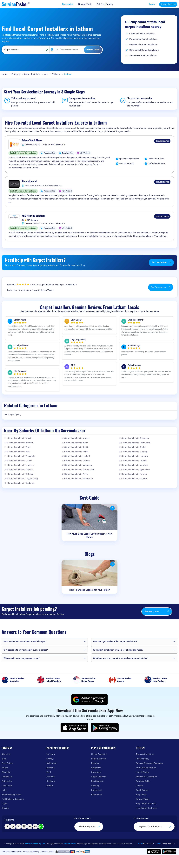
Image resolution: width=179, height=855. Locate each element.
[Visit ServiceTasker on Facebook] (7, 826)
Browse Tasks (142, 799)
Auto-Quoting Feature (146, 767)
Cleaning (95, 785)
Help (4, 790)
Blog (4, 758)
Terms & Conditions (145, 754)
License (139, 785)
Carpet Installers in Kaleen (19, 460)
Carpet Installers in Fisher (76, 451)
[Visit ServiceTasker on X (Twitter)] (18, 826)
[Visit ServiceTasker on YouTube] (35, 826)
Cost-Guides (7, 763)
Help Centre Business (146, 803)
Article (5, 767)
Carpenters (96, 772)
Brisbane (50, 767)
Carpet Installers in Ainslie (19, 438)
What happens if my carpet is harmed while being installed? (120, 658)
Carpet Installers (32, 74)
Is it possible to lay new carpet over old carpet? (26, 650)
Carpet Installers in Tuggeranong (22, 478)
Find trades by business (13, 799)
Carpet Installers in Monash (20, 469)
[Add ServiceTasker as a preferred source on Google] (89, 699)
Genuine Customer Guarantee (149, 763)
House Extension (99, 754)
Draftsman (96, 767)
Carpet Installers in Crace (19, 447)
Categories (7, 781)
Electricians (96, 794)
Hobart (49, 785)
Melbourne (51, 763)
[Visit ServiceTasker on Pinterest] (13, 826)
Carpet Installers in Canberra (20, 483)
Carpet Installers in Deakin (76, 447)
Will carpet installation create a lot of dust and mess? (118, 650)
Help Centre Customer (146, 808)
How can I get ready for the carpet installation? (115, 641)
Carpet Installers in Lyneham (20, 465)
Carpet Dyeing (14, 414)
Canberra (56, 74)
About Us (6, 754)
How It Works (142, 772)
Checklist (6, 772)
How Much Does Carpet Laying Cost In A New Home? (89, 535)
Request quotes (162, 141)
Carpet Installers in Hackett (77, 456)
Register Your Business (150, 826)
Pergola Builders (98, 758)
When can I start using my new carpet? (22, 658)
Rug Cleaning (97, 781)
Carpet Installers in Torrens (134, 474)
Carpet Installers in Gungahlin (21, 456)
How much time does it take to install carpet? (25, 641)
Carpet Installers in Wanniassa (78, 478)
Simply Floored (29, 181)
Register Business (168, 4)
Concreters (96, 790)
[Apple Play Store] (75, 727)
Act (46, 74)
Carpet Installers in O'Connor (20, 474)
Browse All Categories (146, 776)
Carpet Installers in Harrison (134, 456)
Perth (48, 772)
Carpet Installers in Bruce (76, 442)
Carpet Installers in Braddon (20, 442)
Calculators (7, 785)
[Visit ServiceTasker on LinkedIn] (29, 826)
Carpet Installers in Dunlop (133, 447)
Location (50, 754)
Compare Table (143, 781)
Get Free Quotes (87, 826)
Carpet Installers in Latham (134, 460)
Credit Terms (142, 790)
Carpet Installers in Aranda (76, 438)
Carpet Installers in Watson (134, 478)
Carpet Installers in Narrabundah (79, 469)
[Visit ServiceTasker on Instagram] (24, 826)
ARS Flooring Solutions (33, 215)
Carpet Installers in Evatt (18, 451)
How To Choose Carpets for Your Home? (89, 590)
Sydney (49, 758)
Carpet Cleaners (98, 776)
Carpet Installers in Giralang (134, 451)
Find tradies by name (11, 794)
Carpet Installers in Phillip (76, 474)
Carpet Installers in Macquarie (78, 465)
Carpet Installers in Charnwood (135, 442)
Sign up (5, 808)
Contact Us (7, 776)
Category (16, 74)
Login (152, 4)
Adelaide (50, 776)
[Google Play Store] (105, 727)
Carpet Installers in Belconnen (135, 438)
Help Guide (141, 794)
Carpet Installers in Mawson (134, 465)
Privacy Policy (142, 758)
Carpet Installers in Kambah (77, 460)
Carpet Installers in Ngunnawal (135, 469)
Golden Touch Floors (32, 140)
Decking (95, 763)
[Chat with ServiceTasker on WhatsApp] (41, 826)
